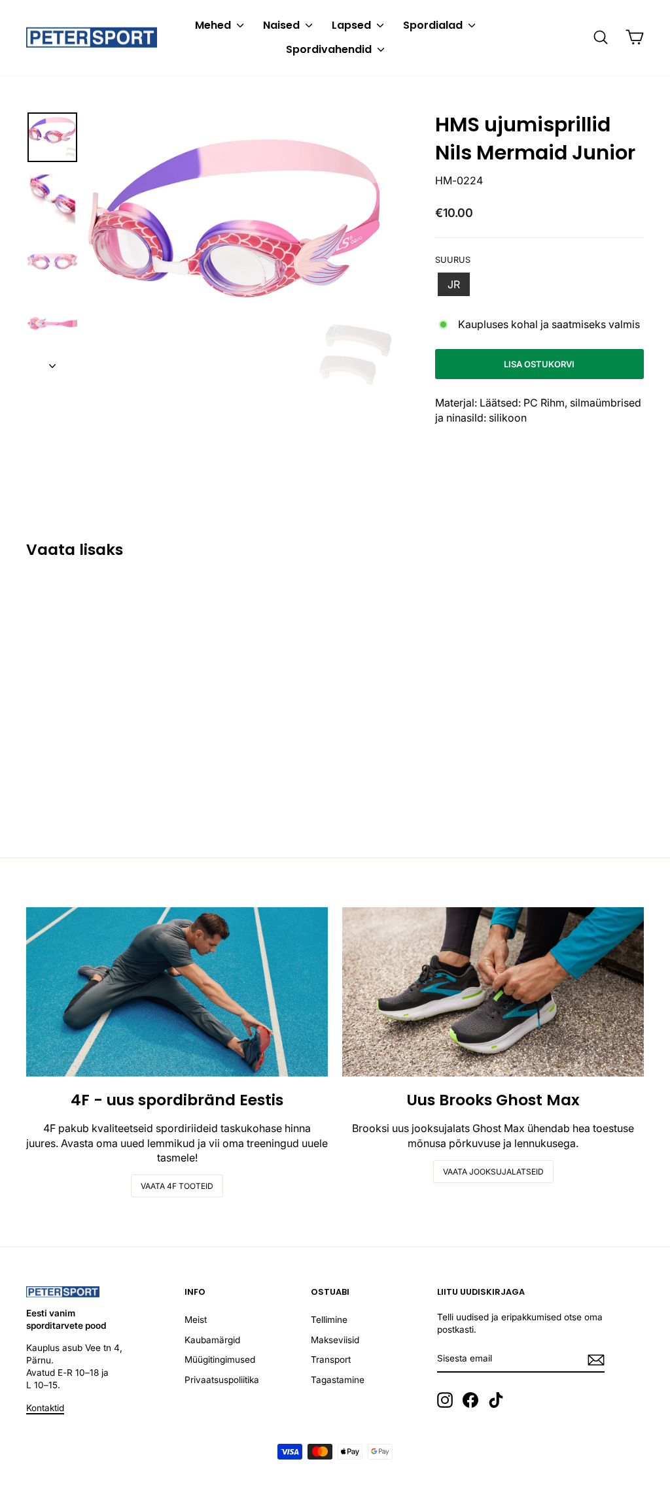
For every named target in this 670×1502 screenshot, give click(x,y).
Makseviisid (335, 1340)
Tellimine (329, 1319)
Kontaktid (45, 1408)
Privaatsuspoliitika (222, 1380)
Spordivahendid (330, 49)
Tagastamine (337, 1380)
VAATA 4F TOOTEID (177, 1186)
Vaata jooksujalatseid (493, 1172)
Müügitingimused (220, 1359)
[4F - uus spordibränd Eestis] (177, 991)
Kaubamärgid (212, 1340)
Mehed (214, 25)
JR (454, 284)
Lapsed (353, 25)
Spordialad (434, 25)
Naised (282, 25)
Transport (331, 1359)
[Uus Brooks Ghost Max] (493, 991)
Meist (196, 1319)
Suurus (452, 260)
